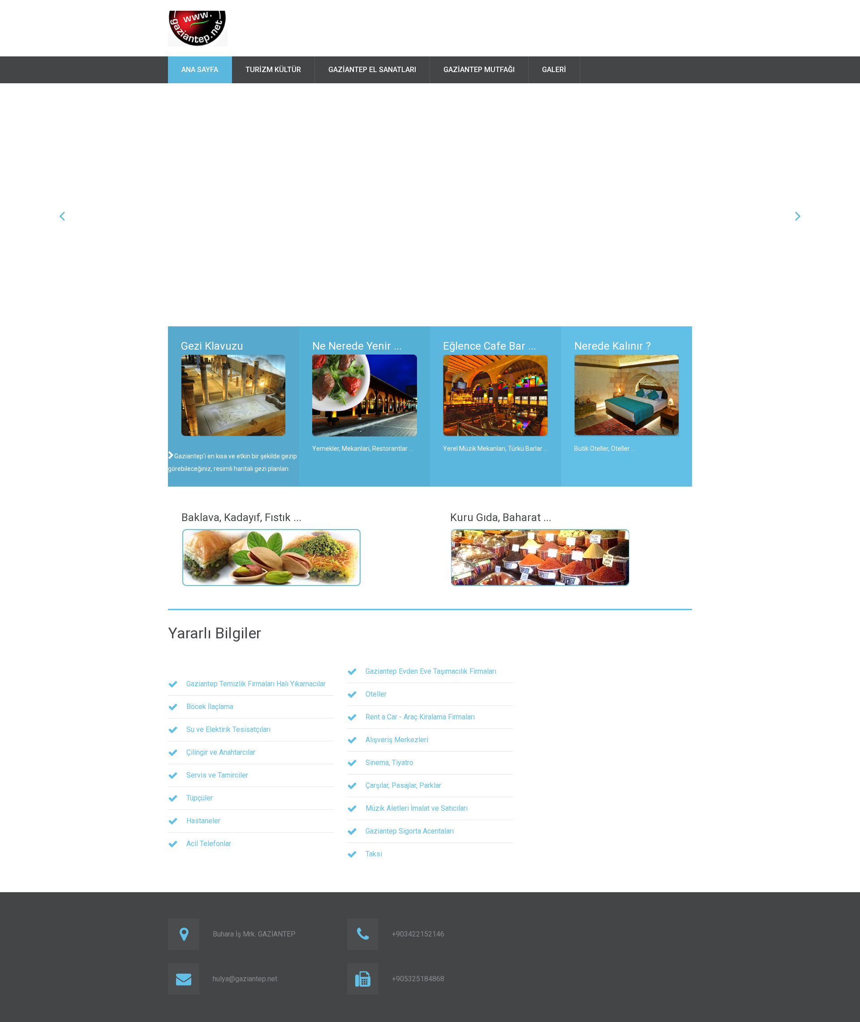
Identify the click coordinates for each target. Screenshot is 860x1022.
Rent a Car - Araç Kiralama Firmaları (420, 717)
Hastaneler (203, 821)
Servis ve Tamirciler (217, 775)
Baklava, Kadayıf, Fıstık (236, 517)
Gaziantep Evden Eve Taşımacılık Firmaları (431, 671)
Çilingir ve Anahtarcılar (220, 752)
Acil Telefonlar (208, 843)
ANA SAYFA (199, 69)
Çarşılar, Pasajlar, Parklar (403, 785)
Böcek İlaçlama (209, 706)
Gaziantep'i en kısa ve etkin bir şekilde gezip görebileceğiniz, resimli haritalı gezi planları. (232, 462)
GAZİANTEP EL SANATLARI (372, 69)
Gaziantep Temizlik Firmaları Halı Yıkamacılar (256, 684)
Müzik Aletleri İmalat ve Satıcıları (417, 808)
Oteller (376, 694)
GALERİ (554, 69)
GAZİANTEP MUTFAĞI (479, 69)
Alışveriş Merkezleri (397, 739)
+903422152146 (418, 934)
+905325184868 (418, 979)
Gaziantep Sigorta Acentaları (410, 831)
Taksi (374, 854)
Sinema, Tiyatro (389, 762)
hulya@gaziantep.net (245, 979)
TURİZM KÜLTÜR (273, 69)
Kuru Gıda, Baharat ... (500, 517)
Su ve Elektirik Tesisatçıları (228, 729)
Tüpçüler (199, 798)
